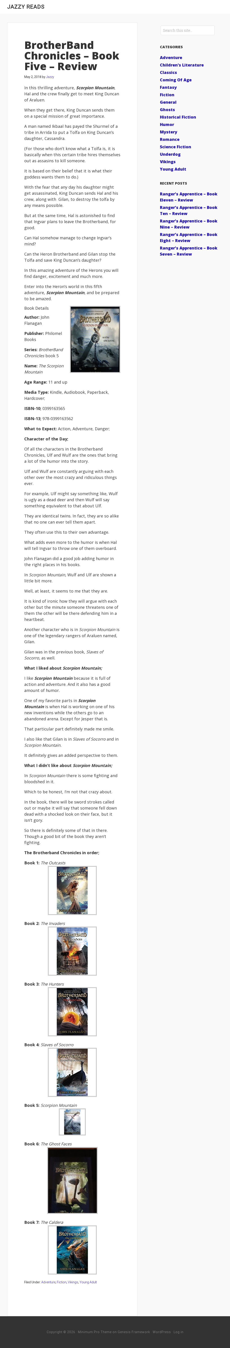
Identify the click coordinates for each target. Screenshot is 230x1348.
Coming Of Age (176, 79)
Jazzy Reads (25, 7)
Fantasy (168, 87)
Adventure (48, 1282)
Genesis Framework (134, 1332)
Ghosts (167, 109)
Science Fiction (175, 146)
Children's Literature (182, 65)
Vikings (73, 1282)
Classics (168, 72)
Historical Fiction (178, 117)
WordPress (162, 1332)
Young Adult (88, 1282)
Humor (167, 124)
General (168, 102)
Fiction (61, 1282)
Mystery (168, 132)
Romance (169, 139)
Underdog (170, 154)
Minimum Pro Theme (95, 1332)
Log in (179, 1332)
